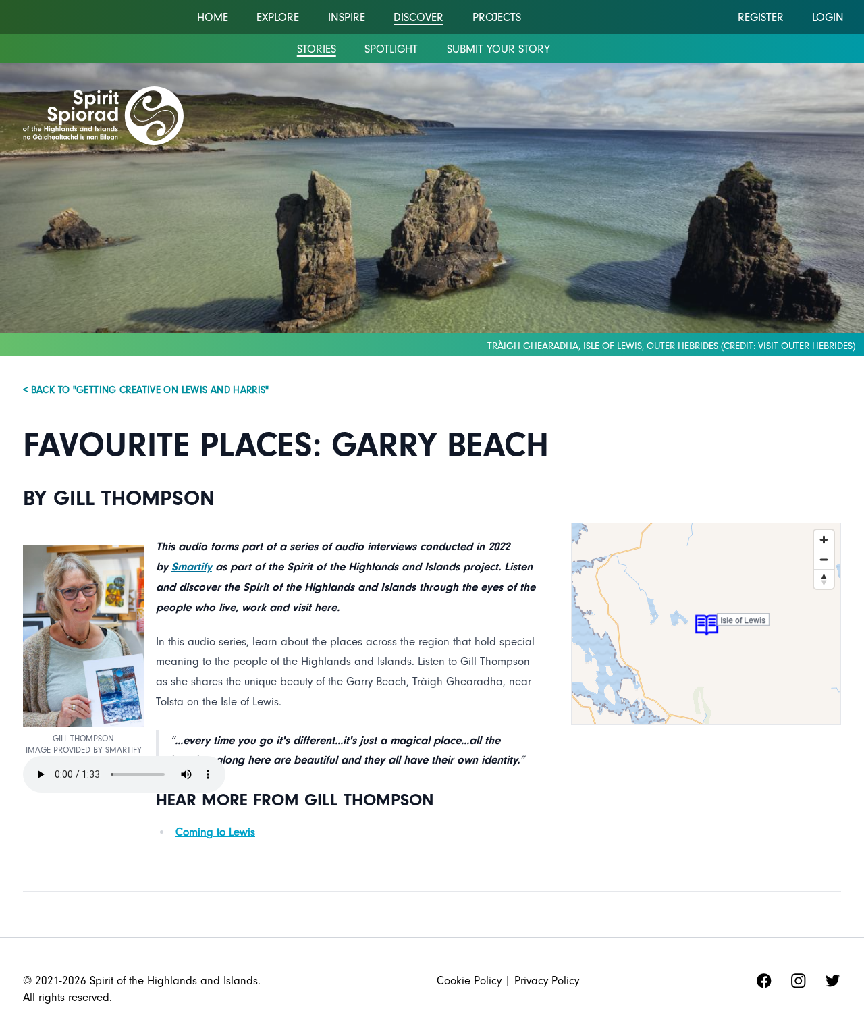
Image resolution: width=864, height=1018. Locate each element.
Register (761, 17)
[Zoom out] (824, 559)
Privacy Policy (546, 980)
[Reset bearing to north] (824, 579)
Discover (418, 17)
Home (212, 17)
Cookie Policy (469, 980)
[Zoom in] (824, 540)
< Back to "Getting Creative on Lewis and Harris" (146, 390)
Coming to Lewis (215, 832)
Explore (277, 17)
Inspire (346, 17)
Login (828, 17)
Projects (497, 17)
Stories (316, 49)
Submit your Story (498, 49)
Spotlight (391, 49)
